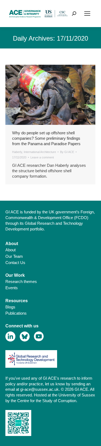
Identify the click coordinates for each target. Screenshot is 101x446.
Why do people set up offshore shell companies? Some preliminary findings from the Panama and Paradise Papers (46, 138)
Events (11, 287)
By (67, 152)
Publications (16, 313)
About (10, 250)
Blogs (10, 307)
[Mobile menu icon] (87, 13)
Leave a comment (42, 157)
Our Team (14, 256)
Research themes (21, 281)
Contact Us (15, 262)
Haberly (17, 152)
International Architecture (40, 152)
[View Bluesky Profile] (25, 336)
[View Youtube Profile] (39, 336)
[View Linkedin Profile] (10, 336)
